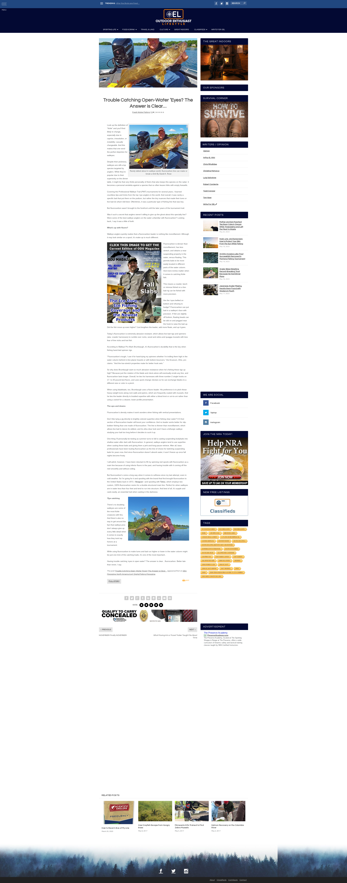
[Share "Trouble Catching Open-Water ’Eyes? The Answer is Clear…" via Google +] (137, 598)
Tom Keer (207, 198)
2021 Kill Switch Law (211, 576)
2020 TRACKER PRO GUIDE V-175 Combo (226, 572)
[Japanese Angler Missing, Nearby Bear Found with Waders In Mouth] (210, 289)
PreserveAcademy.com (217, 635)
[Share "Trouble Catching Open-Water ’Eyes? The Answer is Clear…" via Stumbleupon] (159, 598)
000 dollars (229, 533)
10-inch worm (231, 549)
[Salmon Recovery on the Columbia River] (228, 811)
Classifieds (221, 880)
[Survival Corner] (224, 119)
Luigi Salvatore (209, 178)
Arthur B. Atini (209, 158)
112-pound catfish (226, 553)
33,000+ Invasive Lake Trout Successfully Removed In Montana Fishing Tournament (232, 256)
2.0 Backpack (208, 541)
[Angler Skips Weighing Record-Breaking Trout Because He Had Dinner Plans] (210, 272)
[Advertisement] (224, 344)
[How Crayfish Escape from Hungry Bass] (155, 811)
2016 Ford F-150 (208, 565)
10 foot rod (223, 541)
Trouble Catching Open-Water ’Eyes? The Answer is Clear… (141, 571)
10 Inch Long (239, 541)
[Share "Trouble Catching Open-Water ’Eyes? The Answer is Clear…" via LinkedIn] (148, 598)
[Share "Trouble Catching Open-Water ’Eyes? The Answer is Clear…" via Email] (164, 598)
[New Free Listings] (224, 506)
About (212, 880)
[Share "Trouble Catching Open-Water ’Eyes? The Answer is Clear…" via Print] (170, 598)
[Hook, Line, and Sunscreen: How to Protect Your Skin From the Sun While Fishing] (210, 242)
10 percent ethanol (211, 549)
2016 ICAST (223, 565)
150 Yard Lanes (222, 557)
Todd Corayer (209, 191)
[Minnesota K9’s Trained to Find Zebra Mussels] (192, 811)
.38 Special (215, 533)
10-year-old (207, 553)
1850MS (237, 561)
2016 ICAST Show (209, 568)
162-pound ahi (208, 561)
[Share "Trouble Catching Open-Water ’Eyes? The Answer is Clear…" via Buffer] (153, 598)
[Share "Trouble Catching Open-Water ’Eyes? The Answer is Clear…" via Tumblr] (142, 598)
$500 (203, 533)
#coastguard (208, 529)
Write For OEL (209, 204)
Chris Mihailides (210, 164)
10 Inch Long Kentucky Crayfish (217, 545)
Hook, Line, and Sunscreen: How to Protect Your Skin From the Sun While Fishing (231, 241)
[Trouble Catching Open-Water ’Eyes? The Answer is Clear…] (148, 62)
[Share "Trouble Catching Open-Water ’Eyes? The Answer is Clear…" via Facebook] (126, 598)
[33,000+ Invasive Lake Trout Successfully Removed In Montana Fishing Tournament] (210, 257)
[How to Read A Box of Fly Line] (119, 812)
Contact (243, 880)
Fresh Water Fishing (141, 112)
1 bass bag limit (209, 537)
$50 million (239, 529)
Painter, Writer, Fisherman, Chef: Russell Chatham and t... (141, 3)
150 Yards (238, 557)
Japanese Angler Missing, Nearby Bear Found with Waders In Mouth (230, 288)
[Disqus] (148, 682)
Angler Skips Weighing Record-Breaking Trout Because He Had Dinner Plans (230, 272)
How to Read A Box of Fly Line (115, 828)
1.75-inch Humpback (230, 537)
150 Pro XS (206, 557)
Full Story (114, 581)
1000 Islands (224, 561)
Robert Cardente (210, 184)
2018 (237, 568)
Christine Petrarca (211, 171)
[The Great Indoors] (224, 62)
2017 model (226, 568)
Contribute (233, 880)
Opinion (206, 151)
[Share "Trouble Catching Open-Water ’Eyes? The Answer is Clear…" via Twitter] (132, 598)
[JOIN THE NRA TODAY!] (224, 461)
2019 (203, 572)
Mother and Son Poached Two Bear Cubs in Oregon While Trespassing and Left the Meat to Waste (231, 225)
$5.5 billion (224, 529)
